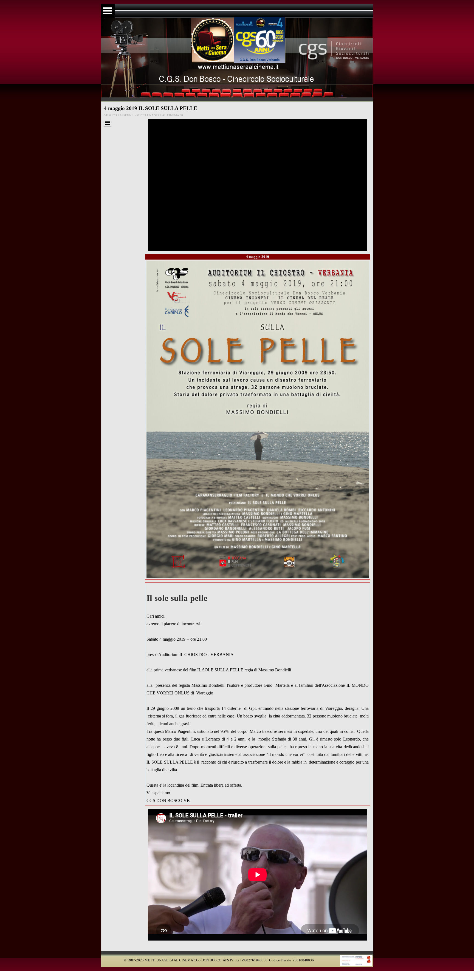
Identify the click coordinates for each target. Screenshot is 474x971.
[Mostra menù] (108, 11)
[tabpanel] (257, 694)
